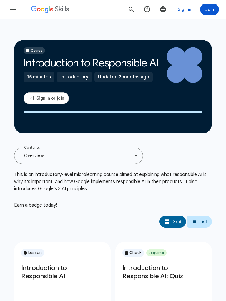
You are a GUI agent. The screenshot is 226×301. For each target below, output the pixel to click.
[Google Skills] (50, 9)
